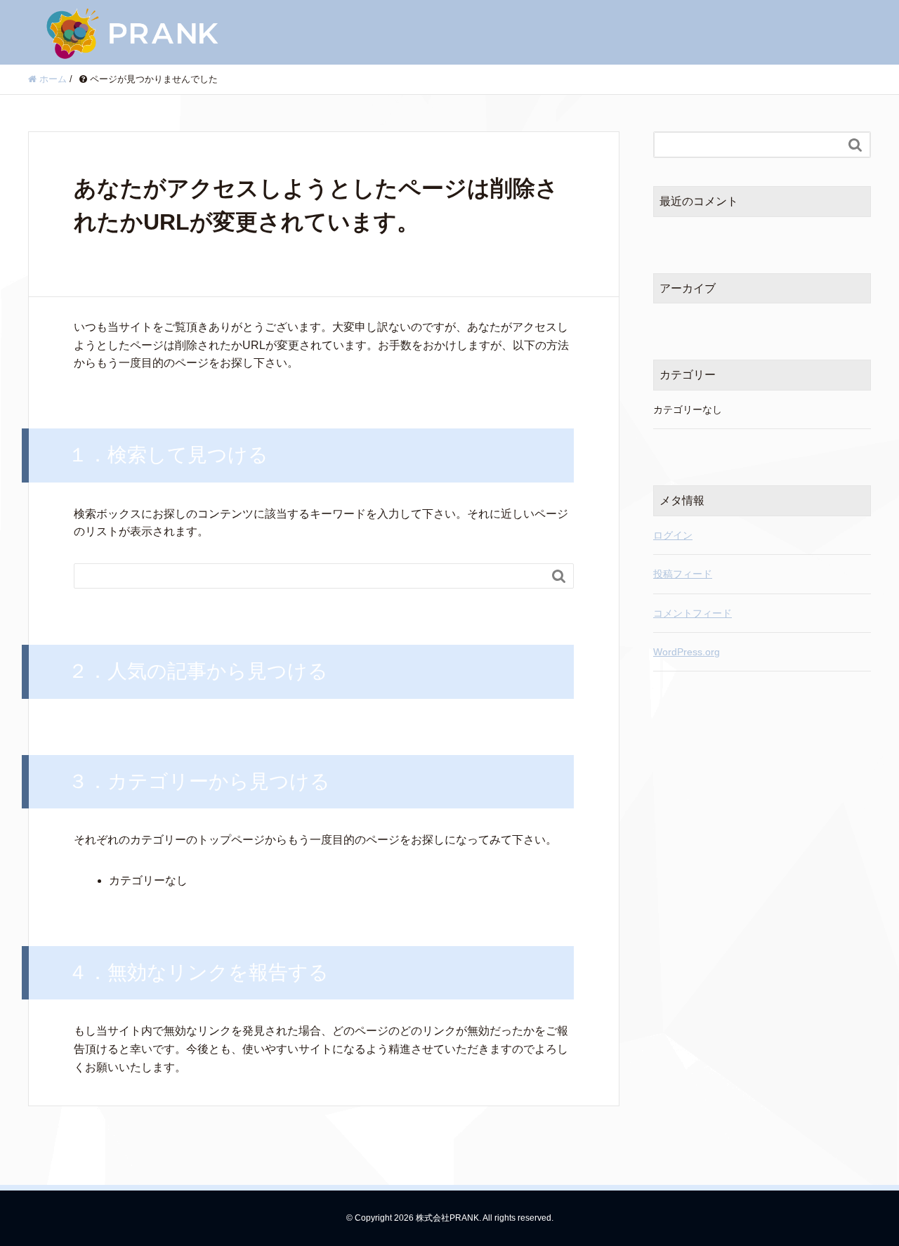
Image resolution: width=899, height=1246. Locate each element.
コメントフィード (692, 613)
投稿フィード (682, 573)
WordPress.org (686, 651)
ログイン (673, 535)
